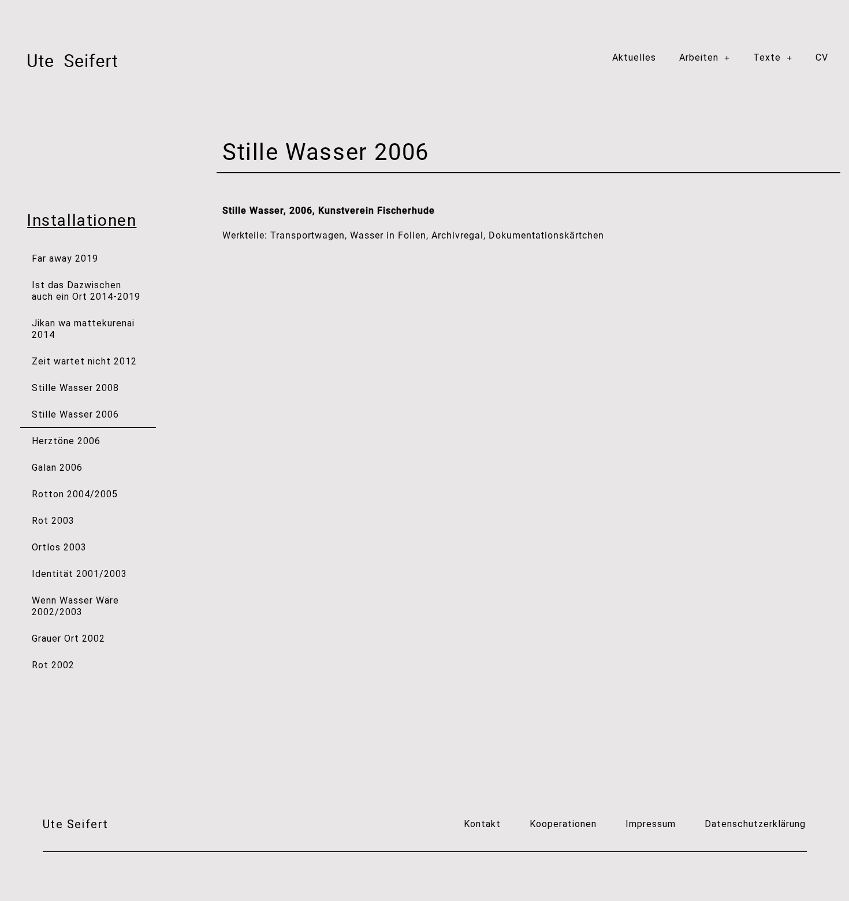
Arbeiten (698, 57)
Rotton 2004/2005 (75, 494)
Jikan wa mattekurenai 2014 (83, 329)
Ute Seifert (76, 824)
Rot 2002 (53, 665)
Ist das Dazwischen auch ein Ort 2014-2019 (86, 291)
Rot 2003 (53, 520)
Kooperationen (563, 823)
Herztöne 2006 (66, 440)
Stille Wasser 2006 (75, 414)
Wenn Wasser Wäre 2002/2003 (75, 606)
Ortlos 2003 (59, 547)
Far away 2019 (65, 258)
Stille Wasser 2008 (75, 387)
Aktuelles (634, 57)
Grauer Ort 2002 (68, 638)
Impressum (650, 823)
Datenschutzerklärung (755, 823)
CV (822, 57)
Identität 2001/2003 (79, 573)
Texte (767, 57)
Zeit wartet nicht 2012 (84, 361)
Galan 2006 (57, 467)
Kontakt (482, 823)
